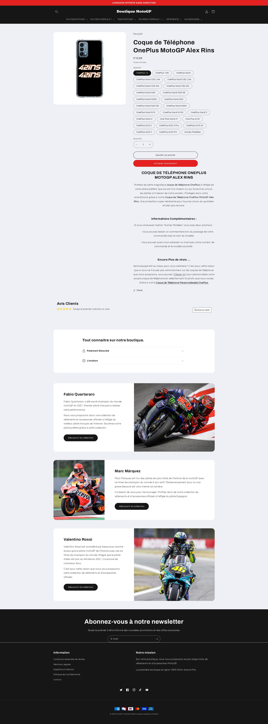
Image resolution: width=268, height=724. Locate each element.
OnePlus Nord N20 (173, 99)
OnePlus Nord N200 (176, 106)
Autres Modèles (193, 132)
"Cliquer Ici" (179, 274)
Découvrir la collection (80, 438)
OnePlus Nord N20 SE (147, 106)
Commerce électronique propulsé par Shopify (140, 714)
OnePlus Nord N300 (146, 99)
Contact (57, 680)
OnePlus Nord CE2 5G (178, 86)
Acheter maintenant (165, 163)
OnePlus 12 (142, 73)
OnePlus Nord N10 (145, 112)
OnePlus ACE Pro (168, 132)
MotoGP (119, 714)
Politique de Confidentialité (66, 674)
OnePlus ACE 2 (144, 125)
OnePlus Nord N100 (173, 112)
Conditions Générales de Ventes (69, 659)
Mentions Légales (62, 664)
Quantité (137, 139)
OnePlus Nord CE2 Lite (179, 79)
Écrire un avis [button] (202, 310)
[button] (56, 11)
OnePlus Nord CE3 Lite (148, 79)
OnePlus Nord (183, 73)
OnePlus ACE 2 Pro (169, 125)
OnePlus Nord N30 (145, 93)
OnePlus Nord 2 (144, 119)
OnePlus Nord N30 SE (174, 93)
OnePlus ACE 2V (194, 125)
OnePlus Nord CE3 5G (147, 86)
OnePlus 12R (162, 73)
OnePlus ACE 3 (144, 132)
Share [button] (140, 290)
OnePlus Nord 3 (199, 112)
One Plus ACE (193, 119)
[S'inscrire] (157, 639)
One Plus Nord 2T (169, 119)
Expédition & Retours (63, 669)
